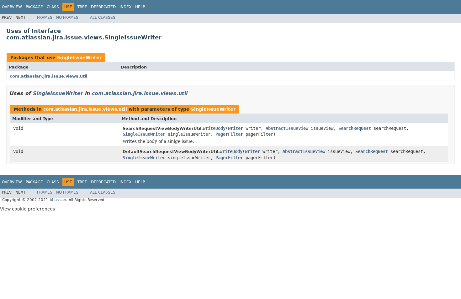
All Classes (102, 17)
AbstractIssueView (287, 128)
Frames (44, 17)
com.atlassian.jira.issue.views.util (48, 76)
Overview (12, 7)
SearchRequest (354, 128)
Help (140, 7)
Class (53, 7)
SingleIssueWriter (79, 57)
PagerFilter (229, 134)
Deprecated (103, 7)
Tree (82, 7)
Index (125, 7)
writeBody (214, 128)
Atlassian (58, 200)
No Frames (67, 17)
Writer (235, 128)
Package (34, 7)
